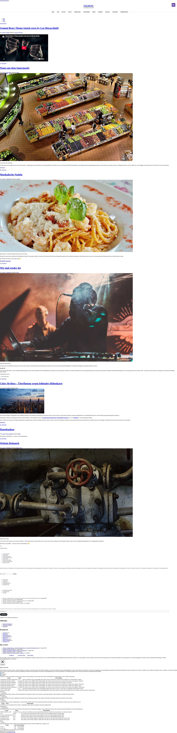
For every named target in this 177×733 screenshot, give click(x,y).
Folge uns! (107, 11)
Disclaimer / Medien (7, 625)
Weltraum (156, 568)
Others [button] (1, 721)
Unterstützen (115, 11)
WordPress (11, 655)
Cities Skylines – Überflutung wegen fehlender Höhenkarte (31, 383)
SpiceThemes (30, 655)
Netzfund (79, 568)
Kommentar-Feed (6, 583)
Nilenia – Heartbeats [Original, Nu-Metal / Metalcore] (14, 600)
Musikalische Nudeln (11, 174)
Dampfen (12, 568)
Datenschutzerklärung (7, 624)
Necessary (4, 674)
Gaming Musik (86, 11)
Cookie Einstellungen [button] (4, 658)
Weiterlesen (2, 167)
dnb (27, 568)
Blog (58, 11)
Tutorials (144, 568)
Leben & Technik (6, 557)
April (4, 21)
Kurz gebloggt (9, 434)
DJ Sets (69, 11)
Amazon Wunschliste (7, 590)
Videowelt (5, 562)
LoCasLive (88, 5)
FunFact (18, 179)
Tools (129, 568)
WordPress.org (6, 584)
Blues (6, 568)
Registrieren (5, 579)
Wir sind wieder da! (10, 268)
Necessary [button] (2, 672)
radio (107, 568)
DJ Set (17, 568)
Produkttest (101, 568)
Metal (70, 568)
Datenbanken (7, 429)
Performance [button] (3, 695)
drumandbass (39, 568)
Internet (51, 568)
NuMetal (95, 568)
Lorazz (3, 32)
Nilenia (93, 11)
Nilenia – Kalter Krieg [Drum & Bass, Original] (13, 603)
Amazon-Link (6, 591)
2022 (4, 19)
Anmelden (5, 580)
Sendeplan (100, 11)
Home (53, 11)
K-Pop (56, 568)
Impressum (5, 626)
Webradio (150, 568)
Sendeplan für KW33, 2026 (9, 599)
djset (22, 568)
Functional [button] (2, 691)
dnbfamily (32, 568)
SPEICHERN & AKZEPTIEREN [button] (7, 731)
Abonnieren (3, 614)
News (18, 72)
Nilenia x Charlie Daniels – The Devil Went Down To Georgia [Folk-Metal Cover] (21, 598)
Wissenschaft (164, 568)
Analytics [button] (2, 699)
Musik (7, 32)
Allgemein (8, 72)
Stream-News (6, 560)
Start (4, 18)
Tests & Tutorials (6, 561)
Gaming (8, 388)
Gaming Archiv (77, 11)
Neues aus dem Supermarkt (14, 68)
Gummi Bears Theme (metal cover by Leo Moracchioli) (29, 28)
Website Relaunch (9, 443)
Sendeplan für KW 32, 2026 (9, 602)
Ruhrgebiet (117, 568)
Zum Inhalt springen (4, 0)
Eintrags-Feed (6, 582)
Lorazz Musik (63, 568)
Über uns (64, 11)
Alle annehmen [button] (13, 658)
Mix (74, 568)
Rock (111, 568)
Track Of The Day (19, 32)
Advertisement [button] (3, 706)
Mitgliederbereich (124, 11)
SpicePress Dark (21, 655)
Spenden (5, 592)
